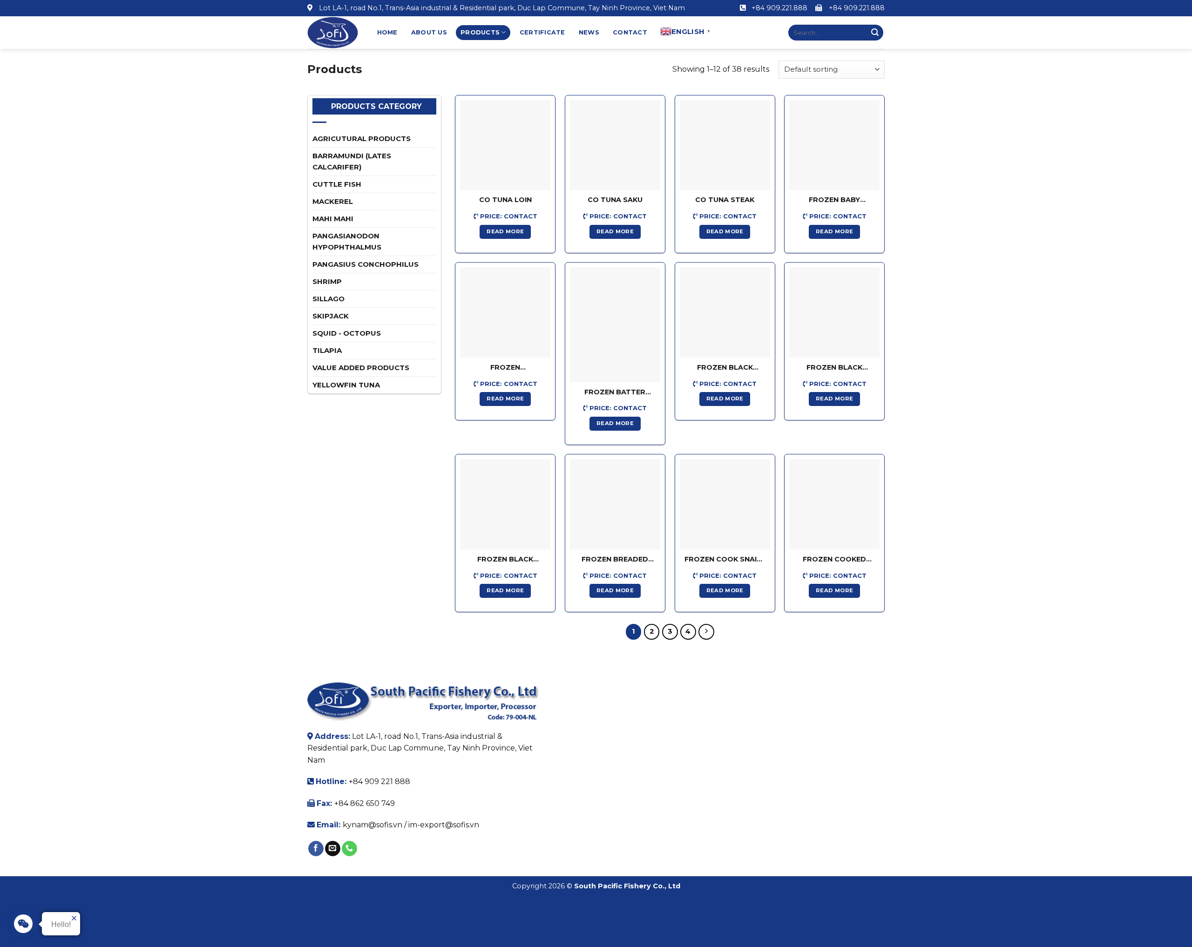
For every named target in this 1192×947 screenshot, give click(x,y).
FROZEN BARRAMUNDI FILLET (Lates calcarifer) (505, 367)
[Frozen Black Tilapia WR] (505, 504)
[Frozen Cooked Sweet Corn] (834, 504)
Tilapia (327, 350)
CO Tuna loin (505, 200)
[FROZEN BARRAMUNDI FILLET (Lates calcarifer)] (505, 312)
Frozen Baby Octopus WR (834, 200)
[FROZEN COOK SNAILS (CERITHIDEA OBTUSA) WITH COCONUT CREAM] (725, 504)
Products (480, 32)
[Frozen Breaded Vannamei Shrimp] (615, 504)
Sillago (328, 298)
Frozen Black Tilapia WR (505, 559)
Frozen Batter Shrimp (614, 392)
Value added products (360, 367)
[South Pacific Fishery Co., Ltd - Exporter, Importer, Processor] (333, 32)
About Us (429, 32)
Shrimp (327, 281)
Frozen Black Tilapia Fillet (725, 367)
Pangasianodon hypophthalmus (346, 241)
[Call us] (349, 849)
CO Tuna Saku (615, 200)
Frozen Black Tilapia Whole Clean (834, 367)
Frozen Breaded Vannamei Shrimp (615, 559)
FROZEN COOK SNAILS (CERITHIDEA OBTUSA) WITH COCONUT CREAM (724, 559)
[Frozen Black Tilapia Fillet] (725, 312)
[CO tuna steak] (725, 145)
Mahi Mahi (332, 218)
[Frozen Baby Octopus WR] (834, 145)
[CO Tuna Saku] (615, 145)
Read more (505, 231)
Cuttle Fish (336, 184)
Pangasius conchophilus (365, 264)
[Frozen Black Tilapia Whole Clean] (834, 312)
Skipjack (330, 315)
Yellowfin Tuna (346, 384)
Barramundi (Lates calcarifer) (351, 161)
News (589, 32)
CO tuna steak (724, 200)
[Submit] (875, 33)
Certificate (542, 32)
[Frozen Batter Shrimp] (615, 324)
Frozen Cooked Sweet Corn (834, 559)
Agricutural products (361, 138)
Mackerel (332, 201)
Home (387, 32)
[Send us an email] (332, 849)
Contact (630, 32)
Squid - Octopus (346, 333)
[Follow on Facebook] (316, 849)
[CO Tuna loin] (505, 145)
